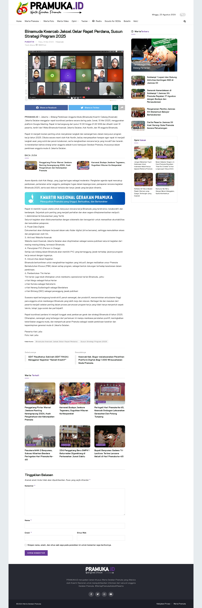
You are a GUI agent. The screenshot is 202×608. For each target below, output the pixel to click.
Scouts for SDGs (113, 21)
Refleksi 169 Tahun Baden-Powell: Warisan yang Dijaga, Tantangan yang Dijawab (143, 192)
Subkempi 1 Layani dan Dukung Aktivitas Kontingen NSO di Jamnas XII (162, 80)
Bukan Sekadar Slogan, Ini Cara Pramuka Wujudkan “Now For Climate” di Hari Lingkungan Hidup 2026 (165, 165)
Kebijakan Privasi (163, 603)
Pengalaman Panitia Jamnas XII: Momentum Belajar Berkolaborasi (161, 111)
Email (28, 532)
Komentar (30, 485)
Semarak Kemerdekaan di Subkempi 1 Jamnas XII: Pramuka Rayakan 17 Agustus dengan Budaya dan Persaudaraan (161, 96)
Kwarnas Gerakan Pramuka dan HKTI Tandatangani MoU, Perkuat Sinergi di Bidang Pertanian (151, 64)
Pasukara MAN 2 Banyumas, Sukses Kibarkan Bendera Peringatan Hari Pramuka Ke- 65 (39, 455)
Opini (74, 21)
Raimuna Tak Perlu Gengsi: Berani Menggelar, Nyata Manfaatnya (165, 191)
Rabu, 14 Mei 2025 (46, 42)
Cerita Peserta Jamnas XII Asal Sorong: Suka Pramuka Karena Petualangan (160, 125)
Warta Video (63, 21)
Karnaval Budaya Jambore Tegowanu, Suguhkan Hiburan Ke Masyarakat (108, 163)
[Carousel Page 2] (75, 98)
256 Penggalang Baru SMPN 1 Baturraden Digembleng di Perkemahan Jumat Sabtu (74, 453)
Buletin (127, 21)
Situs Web (81, 532)
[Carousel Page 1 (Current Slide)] (72, 98)
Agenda (139, 184)
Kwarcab (60, 42)
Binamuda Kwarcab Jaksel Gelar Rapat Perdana (57, 341)
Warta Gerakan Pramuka (32, 604)
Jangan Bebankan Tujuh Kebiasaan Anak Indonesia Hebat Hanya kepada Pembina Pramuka (143, 165)
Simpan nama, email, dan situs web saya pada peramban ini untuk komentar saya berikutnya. (69, 545)
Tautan (84, 21)
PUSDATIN (29, 42)
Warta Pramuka (32, 21)
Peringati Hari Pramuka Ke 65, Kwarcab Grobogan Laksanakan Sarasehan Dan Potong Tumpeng (109, 412)
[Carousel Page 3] (78, 98)
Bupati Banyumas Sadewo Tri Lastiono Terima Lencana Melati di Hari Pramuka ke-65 (109, 453)
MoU (136, 21)
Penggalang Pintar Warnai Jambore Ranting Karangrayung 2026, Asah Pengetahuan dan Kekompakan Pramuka (55, 166)
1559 (40, 45)
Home (19, 21)
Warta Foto (48, 21)
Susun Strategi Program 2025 (94, 341)
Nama (28, 520)
